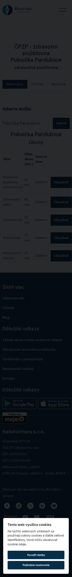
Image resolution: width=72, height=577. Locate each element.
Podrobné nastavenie (36, 565)
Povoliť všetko (36, 555)
